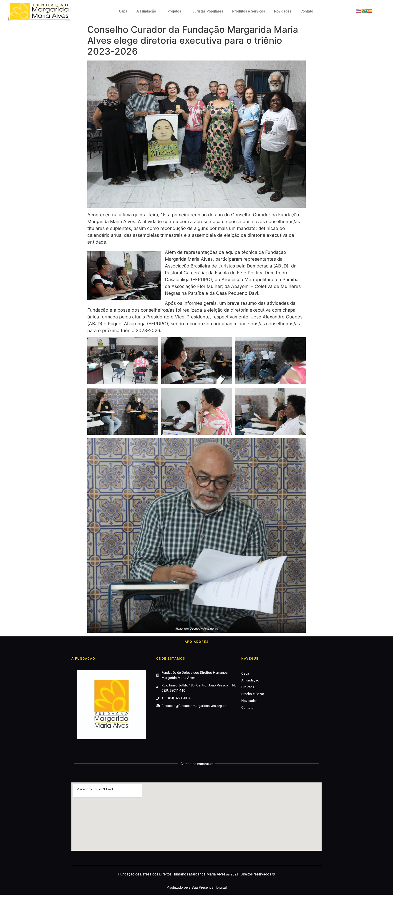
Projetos (174, 11)
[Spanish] (369, 12)
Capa (123, 11)
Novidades (282, 11)
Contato (306, 11)
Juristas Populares (207, 11)
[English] (358, 12)
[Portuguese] (364, 12)
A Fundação (146, 11)
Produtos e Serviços (248, 11)
